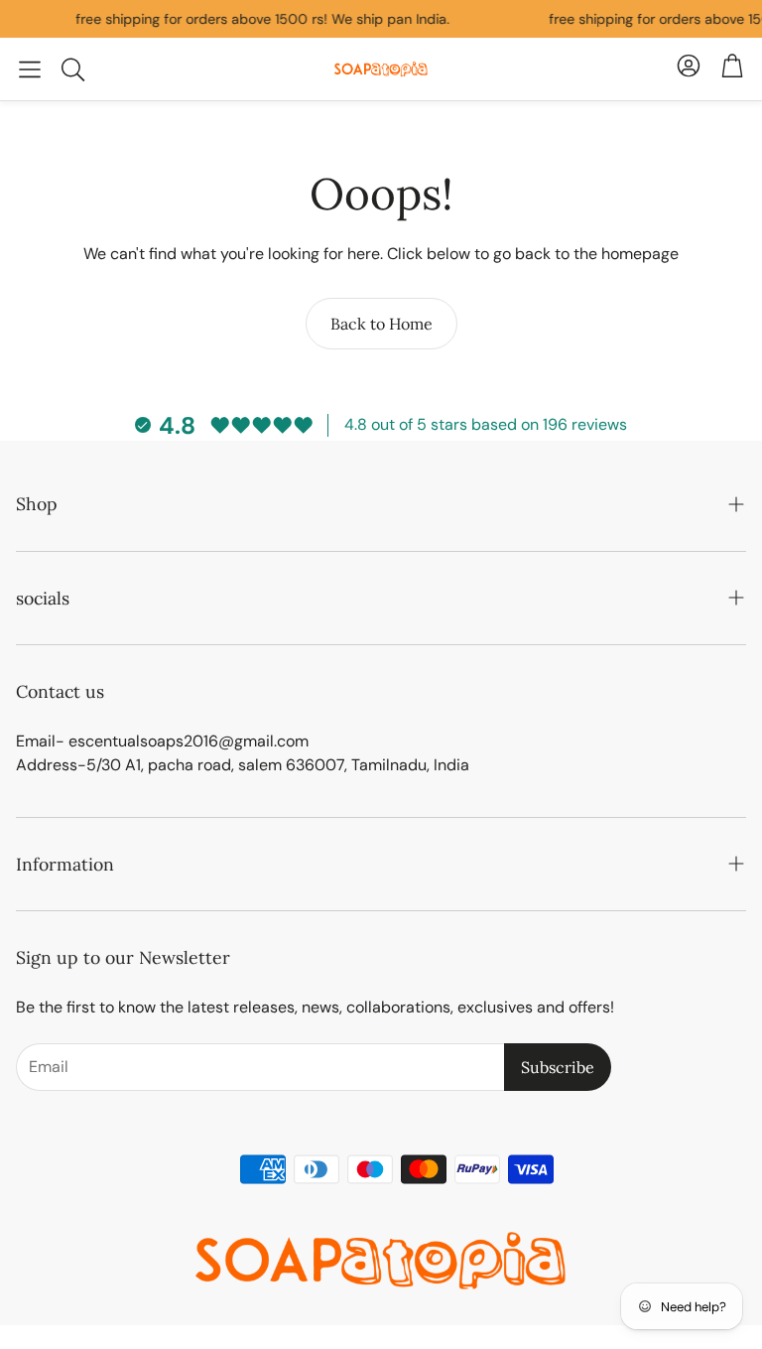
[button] (30, 69)
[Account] (688, 69)
